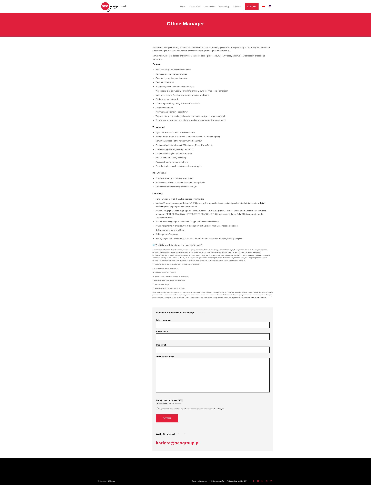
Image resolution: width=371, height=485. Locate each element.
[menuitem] (182, 6)
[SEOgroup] (114, 6)
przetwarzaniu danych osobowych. (212, 409)
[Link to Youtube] (258, 481)
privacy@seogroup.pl (258, 297)
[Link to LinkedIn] (262, 481)
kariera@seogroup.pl (178, 443)
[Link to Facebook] (253, 481)
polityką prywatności (182, 409)
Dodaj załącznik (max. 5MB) (169, 400)
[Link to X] (266, 481)
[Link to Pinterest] (271, 481)
